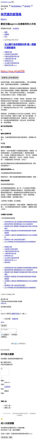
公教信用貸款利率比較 (11, 56)
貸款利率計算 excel (10, 65)
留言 (17, 313)
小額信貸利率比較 (10, 59)
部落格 (6, 34)
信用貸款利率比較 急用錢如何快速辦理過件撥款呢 (20, 222)
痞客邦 (13, 313)
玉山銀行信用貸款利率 (11, 63)
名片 (5, 36)
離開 (10, 437)
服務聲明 (19, 415)
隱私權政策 (33, 413)
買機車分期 (8, 52)
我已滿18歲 (4, 437)
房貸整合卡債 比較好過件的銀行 (14, 239)
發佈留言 (3, 337)
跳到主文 (4, 19)
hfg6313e (3, 303)
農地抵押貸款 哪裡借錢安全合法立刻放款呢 (18, 224)
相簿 (5, 32)
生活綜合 (16, 28)
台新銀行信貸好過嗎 (11, 54)
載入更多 (3, 325)
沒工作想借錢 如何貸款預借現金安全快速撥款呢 (20, 242)
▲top (2, 322)
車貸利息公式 (8, 61)
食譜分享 (15, 319)
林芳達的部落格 (11, 14)
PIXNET (8, 413)
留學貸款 (7, 262)
